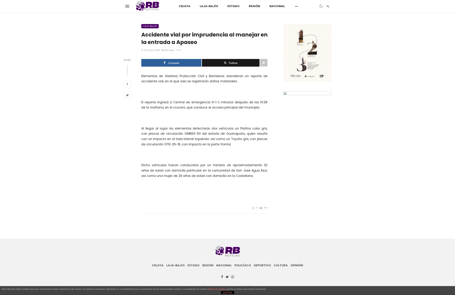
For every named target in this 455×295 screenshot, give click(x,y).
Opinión (297, 265)
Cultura (281, 265)
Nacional (277, 6)
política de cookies (217, 289)
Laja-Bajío (209, 6)
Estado (233, 6)
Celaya (184, 6)
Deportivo (262, 265)
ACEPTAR (227, 293)
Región (254, 6)
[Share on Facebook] (127, 84)
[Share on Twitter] (127, 95)
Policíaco (242, 265)
